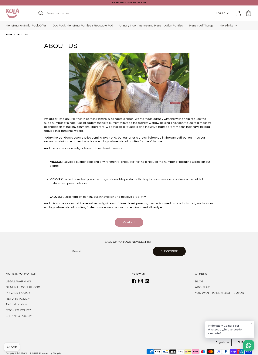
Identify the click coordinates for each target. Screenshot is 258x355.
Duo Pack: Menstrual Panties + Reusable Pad (83, 25)
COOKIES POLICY (18, 310)
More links (227, 25)
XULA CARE (31, 353)
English (220, 13)
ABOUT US (23, 34)
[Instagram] (140, 281)
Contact (129, 222)
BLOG (199, 281)
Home (9, 34)
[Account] (239, 13)
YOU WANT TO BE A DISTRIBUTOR (219, 292)
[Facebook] (134, 281)
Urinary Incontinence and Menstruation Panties (151, 25)
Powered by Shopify (50, 353)
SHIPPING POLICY (19, 315)
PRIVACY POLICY (18, 292)
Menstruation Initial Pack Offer (26, 25)
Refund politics (16, 304)
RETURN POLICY (18, 298)
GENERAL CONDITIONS (23, 287)
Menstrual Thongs (201, 25)
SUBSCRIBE (169, 251)
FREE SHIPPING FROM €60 (129, 2)
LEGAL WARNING (18, 281)
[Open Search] (41, 13)
